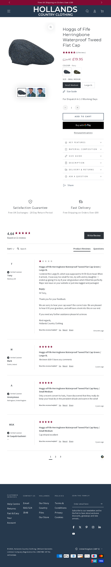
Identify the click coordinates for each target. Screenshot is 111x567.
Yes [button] (60, 330)
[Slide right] (101, 2)
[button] (87, 11)
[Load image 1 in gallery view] (21, 92)
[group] (22, 233)
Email (26, 503)
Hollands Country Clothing (25, 549)
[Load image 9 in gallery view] (41, 92)
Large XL (88, 85)
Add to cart (83, 116)
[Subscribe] (102, 504)
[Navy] (67, 71)
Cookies (59, 517)
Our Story (44, 503)
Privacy (58, 512)
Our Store (44, 517)
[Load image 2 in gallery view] (31, 92)
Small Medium (71, 85)
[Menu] (9, 11)
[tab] (81, 249)
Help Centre (13, 503)
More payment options (83, 132)
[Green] (77, 71)
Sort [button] (9, 248)
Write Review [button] (94, 235)
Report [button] (65, 330)
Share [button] (71, 330)
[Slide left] (9, 2)
